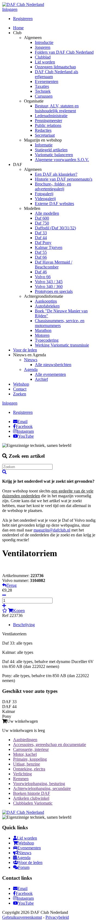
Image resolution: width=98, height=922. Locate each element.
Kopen (19, 610)
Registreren (23, 18)
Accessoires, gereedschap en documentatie (49, 744)
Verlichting (22, 773)
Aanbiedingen (25, 739)
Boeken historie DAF (31, 793)
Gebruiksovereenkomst (22, 917)
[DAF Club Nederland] (23, 4)
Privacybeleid (57, 917)
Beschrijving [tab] (24, 624)
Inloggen (9, 9)
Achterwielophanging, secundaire (42, 788)
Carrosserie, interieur (31, 749)
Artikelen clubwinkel (31, 798)
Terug (12, 585)
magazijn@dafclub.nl (51, 530)
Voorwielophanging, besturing (39, 783)
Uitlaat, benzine (26, 764)
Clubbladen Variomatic (33, 803)
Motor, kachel (25, 754)
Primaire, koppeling (30, 759)
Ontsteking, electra (29, 769)
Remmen (21, 778)
